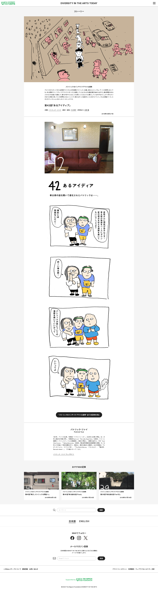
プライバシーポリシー (119, 569)
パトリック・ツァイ (55, 110)
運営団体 (25, 569)
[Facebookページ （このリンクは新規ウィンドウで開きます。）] (72, 538)
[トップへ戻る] (8, 3)
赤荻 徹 (86, 110)
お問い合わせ (33, 569)
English (84, 521)
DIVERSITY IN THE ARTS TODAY (79, 3)
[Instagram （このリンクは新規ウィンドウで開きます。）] (79, 538)
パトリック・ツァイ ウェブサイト (63, 454)
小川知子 (73, 110)
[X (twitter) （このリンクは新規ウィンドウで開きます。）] (86, 538)
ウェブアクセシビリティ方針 (145, 569)
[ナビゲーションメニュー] (154, 3)
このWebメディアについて (12, 569)
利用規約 (131, 569)
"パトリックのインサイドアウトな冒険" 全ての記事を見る (79, 415)
